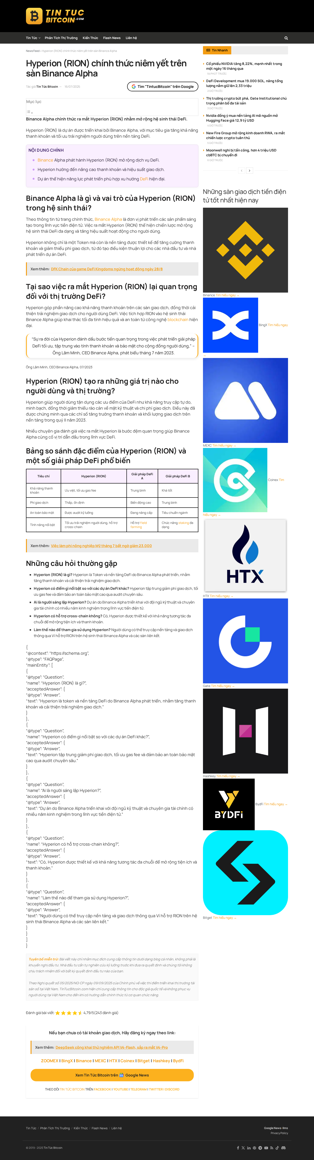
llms (285, 1128)
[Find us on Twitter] (243, 1148)
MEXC (100, 1060)
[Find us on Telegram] (260, 1148)
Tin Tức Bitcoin (47, 86)
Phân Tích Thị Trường (61, 38)
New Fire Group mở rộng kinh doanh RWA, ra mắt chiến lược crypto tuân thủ (245, 135)
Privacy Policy (279, 1133)
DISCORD (172, 1089)
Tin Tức (31, 38)
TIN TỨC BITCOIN (72, 1089)
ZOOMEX (49, 1060)
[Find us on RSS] (271, 1148)
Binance (45, 160)
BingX (67, 1060)
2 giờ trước (215, 90)
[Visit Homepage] (55, 16)
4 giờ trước (215, 125)
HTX (113, 1060)
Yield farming (139, 525)
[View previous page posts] (241, 170)
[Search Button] (286, 38)
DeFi (144, 179)
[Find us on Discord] (283, 1148)
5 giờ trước (215, 143)
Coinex (127, 1060)
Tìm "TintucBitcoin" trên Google (166, 86)
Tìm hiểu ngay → (228, 295)
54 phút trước (217, 73)
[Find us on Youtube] (266, 1148)
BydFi (178, 1060)
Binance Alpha (108, 219)
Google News (272, 1128)
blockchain (178, 319)
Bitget (143, 1060)
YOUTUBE (120, 1089)
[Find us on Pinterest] (254, 1148)
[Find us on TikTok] (277, 1148)
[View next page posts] (249, 170)
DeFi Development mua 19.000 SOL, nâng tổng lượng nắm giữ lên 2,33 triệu (244, 83)
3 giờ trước (215, 108)
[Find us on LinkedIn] (249, 1148)
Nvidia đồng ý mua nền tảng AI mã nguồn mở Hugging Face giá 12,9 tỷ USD (242, 118)
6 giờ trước (215, 160)
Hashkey (161, 1060)
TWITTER (156, 1089)
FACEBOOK (102, 1089)
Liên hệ (131, 38)
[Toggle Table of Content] (29, 112)
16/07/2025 (72, 86)
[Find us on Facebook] (238, 1148)
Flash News (112, 38)
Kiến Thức (90, 38)
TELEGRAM (138, 1089)
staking (183, 523)
